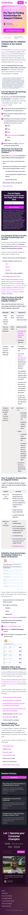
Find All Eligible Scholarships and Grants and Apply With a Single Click (14, 31)
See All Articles (14, 777)
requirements (4, 105)
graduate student (10, 289)
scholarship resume (18, 546)
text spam (20, 713)
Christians (7, 270)
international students (14, 276)
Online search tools (7, 186)
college (20, 62)
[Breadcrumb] (2, 37)
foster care (8, 53)
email (14, 713)
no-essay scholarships (13, 617)
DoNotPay (7, 2)
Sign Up (20, 2)
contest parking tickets (12, 683)
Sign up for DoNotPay (14, 207)
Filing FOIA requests (8, 717)
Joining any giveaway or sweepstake (12, 700)
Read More (5, 792)
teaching (20, 143)
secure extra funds (17, 285)
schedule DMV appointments (8, 681)
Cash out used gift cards (9, 755)
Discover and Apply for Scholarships (11, 8)
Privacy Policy (15, 211)
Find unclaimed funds (8, 746)
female (3, 289)
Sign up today (21, 851)
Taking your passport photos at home (12, 697)
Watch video (7, 871)
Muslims (7, 267)
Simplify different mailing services (11, 764)
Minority (5, 276)
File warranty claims (8, 752)
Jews (6, 263)
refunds (9, 749)
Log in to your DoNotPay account (12, 626)
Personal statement (12, 135)
